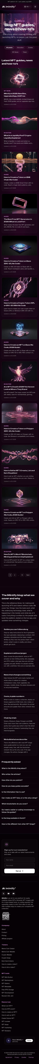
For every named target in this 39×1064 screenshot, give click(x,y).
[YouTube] (8, 893)
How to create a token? (9, 964)
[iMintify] (9, 6)
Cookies (24, 1057)
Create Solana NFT (8, 1018)
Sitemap (31, 1057)
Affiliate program (7, 939)
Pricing (4, 935)
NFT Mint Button (7, 977)
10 (22, 575)
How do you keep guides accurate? (15, 786)
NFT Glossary (6, 1031)
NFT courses (6, 1021)
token (25, 52)
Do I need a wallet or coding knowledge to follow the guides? (18, 811)
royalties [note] (6, 664)
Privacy (17, 1057)
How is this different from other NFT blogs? (18, 824)
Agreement (9, 1057)
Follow (29, 1040)
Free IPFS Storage (8, 990)
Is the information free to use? (13, 792)
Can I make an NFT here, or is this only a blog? (19, 798)
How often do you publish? (12, 780)
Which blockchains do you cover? (15, 804)
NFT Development (8, 993)
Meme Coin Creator (8, 948)
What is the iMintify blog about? (14, 768)
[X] (3, 893)
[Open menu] (35, 7)
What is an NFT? (7, 1006)
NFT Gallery (6, 983)
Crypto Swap (6, 958)
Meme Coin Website (8, 952)
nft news (15, 52)
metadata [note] (31, 659)
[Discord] (13, 893)
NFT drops (5, 1024)
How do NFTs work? (8, 1009)
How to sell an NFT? (8, 1015)
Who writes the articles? (11, 774)
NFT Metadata (6, 986)
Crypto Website (7, 955)
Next (27, 575)
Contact (4, 932)
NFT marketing (6, 1028)
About (4, 929)
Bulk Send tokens (8, 961)
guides (30, 47)
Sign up (18, 871)
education (20, 47)
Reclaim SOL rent (7, 996)
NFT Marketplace (7, 980)
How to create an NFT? (9, 1012)
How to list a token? (8, 967)
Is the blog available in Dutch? (13, 818)
